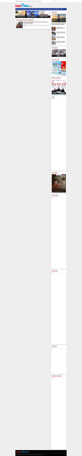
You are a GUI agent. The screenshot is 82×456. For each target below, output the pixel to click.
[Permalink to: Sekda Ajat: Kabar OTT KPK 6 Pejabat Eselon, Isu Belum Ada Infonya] (54, 42)
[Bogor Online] (23, 5)
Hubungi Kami (31, 454)
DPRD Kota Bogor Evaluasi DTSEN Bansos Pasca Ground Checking (44, 16)
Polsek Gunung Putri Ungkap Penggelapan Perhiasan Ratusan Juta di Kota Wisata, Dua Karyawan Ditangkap (61, 32)
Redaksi (27, 454)
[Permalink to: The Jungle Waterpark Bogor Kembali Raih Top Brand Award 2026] (33, 14)
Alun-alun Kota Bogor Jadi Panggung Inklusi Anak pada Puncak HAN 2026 (60, 37)
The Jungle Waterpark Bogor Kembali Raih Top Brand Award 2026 (32, 16)
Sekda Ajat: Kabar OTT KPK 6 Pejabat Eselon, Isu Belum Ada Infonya (60, 42)
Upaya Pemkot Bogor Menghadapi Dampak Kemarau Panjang (60, 28)
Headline (24, 24)
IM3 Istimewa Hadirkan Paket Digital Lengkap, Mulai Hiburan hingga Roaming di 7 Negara (21, 16)
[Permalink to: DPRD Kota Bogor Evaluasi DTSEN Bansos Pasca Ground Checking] (44, 14)
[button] (66, 1)
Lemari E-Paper (41, 454)
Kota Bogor (27, 24)
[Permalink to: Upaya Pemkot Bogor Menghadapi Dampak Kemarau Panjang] (54, 28)
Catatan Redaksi (36, 454)
